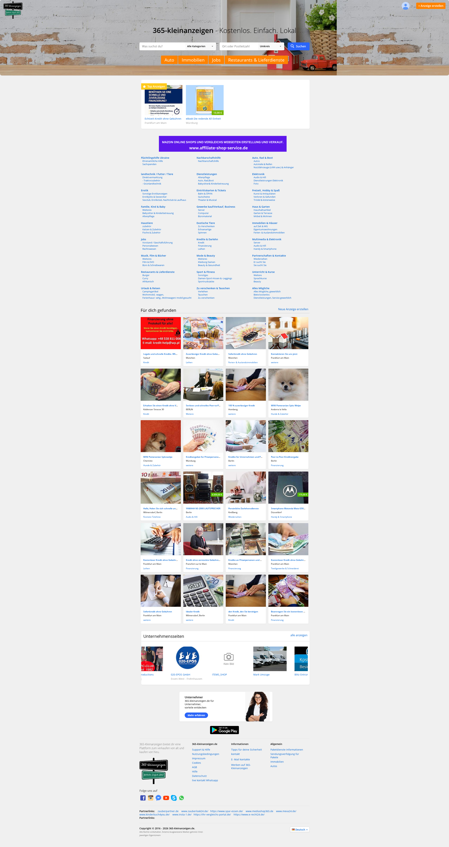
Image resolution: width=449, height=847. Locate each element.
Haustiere (147, 223)
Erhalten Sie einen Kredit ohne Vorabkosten (165, 405)
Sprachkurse (260, 278)
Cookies (196, 762)
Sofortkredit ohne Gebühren (242, 353)
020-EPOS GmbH (154, 674)
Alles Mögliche (260, 288)
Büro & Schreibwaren (153, 265)
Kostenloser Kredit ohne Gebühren (161, 560)
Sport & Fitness (206, 272)
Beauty (257, 281)
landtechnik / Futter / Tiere (157, 174)
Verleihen (203, 291)
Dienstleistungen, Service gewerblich (272, 297)
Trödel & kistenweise (264, 199)
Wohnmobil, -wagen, (153, 294)
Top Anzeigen (156, 86)
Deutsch (300, 829)
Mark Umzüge (235, 674)
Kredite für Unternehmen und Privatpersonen (251, 456)
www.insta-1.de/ (182, 814)
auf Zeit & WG (261, 226)
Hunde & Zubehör (279, 413)
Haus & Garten (261, 206)
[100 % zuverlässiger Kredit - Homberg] (246, 399)
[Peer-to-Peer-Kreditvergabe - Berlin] (288, 451)
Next (302, 661)
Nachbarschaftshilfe (208, 161)
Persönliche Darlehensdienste (243, 508)
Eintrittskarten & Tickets (211, 190)
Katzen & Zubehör (151, 229)
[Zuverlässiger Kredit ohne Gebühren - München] (203, 348)
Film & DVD (148, 262)
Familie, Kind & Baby (153, 206)
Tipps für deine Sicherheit (246, 749)
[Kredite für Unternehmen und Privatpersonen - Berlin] (246, 451)
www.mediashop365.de (259, 811)
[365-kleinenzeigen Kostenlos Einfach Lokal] (13, 17)
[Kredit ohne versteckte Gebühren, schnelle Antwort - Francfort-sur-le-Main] (203, 554)
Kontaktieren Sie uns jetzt (284, 353)
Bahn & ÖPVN (205, 193)
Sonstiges (203, 275)
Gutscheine (204, 196)
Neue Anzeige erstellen (293, 309)
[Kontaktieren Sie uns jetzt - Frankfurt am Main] (288, 348)
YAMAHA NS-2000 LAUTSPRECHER (203, 508)
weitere (274, 362)
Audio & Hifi (260, 177)
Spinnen (202, 232)
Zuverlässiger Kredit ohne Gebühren (204, 353)
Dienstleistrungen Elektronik (268, 180)
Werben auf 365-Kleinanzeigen (241, 766)
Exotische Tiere (206, 223)
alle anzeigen (298, 635)
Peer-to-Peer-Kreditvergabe (285, 456)
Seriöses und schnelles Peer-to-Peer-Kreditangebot (211, 405)
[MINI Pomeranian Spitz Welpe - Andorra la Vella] (288, 399)
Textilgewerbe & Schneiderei (285, 568)
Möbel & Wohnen (263, 216)
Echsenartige (204, 229)
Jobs (216, 60)
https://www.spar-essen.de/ (226, 811)
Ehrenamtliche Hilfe (152, 161)
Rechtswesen (149, 248)
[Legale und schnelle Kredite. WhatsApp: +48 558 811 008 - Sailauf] (161, 348)
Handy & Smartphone (265, 248)
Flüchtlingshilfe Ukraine (155, 157)
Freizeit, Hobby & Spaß (266, 190)
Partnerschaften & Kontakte (269, 255)
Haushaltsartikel (262, 209)
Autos (257, 161)
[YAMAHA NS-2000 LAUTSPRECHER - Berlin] (203, 502)
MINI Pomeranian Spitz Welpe (286, 405)
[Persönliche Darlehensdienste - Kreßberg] (246, 502)
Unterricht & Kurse (263, 272)
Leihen (201, 248)
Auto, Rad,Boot (206, 180)
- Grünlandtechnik (151, 183)
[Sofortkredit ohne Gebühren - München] (246, 348)
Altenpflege (204, 177)
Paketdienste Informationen (286, 749)
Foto (256, 183)
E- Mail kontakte (240, 759)
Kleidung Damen (206, 262)
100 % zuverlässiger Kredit (241, 405)
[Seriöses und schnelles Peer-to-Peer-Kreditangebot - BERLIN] (203, 399)
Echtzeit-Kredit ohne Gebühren (163, 118)
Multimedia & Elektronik (266, 239)
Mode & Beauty (206, 255)
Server (201, 209)
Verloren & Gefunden (265, 196)
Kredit (201, 242)
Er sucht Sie (260, 262)
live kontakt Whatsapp (205, 780)
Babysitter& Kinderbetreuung (213, 183)
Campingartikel (150, 291)
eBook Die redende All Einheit (203, 118)
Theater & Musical (207, 199)
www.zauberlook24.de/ (194, 811)
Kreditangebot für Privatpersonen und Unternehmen (213, 456)
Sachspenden (149, 164)
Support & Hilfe (201, 749)
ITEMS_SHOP (193, 674)
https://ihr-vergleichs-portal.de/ (212, 814)
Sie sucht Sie (260, 265)
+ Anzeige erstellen (430, 6)
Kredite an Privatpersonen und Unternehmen (251, 560)
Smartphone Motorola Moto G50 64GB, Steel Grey (296, 508)
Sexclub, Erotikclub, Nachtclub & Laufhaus (164, 199)
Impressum (198, 758)
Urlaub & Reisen (150, 288)
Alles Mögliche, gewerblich (267, 291)
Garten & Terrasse (263, 213)
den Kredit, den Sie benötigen (243, 611)
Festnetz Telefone (152, 516)
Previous (146, 661)
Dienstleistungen (207, 174)
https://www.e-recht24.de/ (248, 814)
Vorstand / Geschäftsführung (157, 242)
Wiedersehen (260, 258)
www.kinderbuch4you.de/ (154, 814)
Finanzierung (205, 245)
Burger (145, 275)
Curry (145, 278)
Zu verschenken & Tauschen (213, 288)
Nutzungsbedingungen (205, 754)
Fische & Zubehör (151, 232)
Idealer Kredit (193, 611)
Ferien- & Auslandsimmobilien (269, 232)
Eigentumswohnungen (265, 229)
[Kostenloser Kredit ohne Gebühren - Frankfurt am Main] (161, 554)
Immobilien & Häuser (264, 223)
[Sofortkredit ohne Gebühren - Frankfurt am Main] (161, 605)
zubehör (146, 226)
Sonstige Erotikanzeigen (154, 193)
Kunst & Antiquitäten (265, 193)
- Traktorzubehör (151, 180)
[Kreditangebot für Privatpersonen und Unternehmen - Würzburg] (203, 451)
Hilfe (194, 771)
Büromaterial (205, 216)
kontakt (235, 754)
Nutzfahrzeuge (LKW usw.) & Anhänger (274, 167)
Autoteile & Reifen (263, 164)
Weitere (258, 275)
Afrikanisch (148, 281)
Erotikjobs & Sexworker (154, 196)
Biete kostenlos (262, 294)
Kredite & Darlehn (207, 239)
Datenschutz (199, 776)
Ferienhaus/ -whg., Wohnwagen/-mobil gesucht (167, 297)
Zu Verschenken (206, 226)
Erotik (144, 190)
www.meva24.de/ (285, 811)
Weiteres (147, 209)
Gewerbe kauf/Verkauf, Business (216, 206)
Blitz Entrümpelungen (281, 674)
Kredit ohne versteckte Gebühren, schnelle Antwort (212, 560)
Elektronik (258, 174)
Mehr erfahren (196, 715)
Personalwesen (150, 245)
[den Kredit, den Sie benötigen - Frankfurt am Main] (246, 605)
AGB (194, 767)
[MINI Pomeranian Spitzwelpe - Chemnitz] (161, 451)
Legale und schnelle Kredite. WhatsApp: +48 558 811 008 (171, 353)
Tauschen (203, 294)
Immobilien (193, 60)
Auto (169, 60)
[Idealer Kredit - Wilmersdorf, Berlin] (203, 605)
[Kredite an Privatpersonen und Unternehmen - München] (246, 554)
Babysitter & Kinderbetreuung (158, 213)
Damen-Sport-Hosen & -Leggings (215, 278)
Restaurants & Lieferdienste (256, 60)
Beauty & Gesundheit (209, 265)
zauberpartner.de (168, 811)
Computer (203, 213)
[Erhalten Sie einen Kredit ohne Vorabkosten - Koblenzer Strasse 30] (161, 399)
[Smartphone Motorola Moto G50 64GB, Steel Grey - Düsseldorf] (288, 502)
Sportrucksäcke (206, 281)
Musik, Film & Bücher (153, 255)
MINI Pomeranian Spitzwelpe (157, 456)
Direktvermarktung (152, 177)
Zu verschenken (206, 297)
